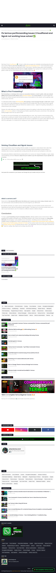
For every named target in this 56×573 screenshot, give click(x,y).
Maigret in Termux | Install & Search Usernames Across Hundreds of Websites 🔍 (29, 491)
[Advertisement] (28, 11)
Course (39, 306)
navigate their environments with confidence (42, 221)
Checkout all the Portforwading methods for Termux (15, 223)
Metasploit (49, 308)
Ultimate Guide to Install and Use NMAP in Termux (21, 370)
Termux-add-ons (32, 313)
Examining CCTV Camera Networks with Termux (21, 358)
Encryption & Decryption (48, 306)
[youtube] (7, 430)
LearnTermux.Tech (16, 571)
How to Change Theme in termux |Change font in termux (23, 364)
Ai (2, 306)
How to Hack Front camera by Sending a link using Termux (23, 335)
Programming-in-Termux (17, 310)
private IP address (27, 95)
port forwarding (8, 110)
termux (31, 315)
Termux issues (48, 310)
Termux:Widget (50, 313)
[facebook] (48, 430)
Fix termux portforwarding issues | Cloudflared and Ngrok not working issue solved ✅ (9, 269)
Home (2, 30)
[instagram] (21, 430)
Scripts (33, 310)
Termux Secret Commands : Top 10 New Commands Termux (24, 347)
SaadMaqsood (13, 64)
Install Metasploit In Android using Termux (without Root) (23, 353)
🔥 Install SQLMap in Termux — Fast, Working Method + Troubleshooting (27, 515)
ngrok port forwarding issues (32, 65)
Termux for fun (40, 310)
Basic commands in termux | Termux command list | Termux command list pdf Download (29, 324)
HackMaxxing (15, 308)
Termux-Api (4, 313)
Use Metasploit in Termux (15, 341)
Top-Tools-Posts (6, 315)
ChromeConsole (18, 306)
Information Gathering (31, 308)
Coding (26, 306)
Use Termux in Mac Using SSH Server (17, 503)
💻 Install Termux (28, 439)
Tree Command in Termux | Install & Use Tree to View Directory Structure (27, 497)
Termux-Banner (12, 313)
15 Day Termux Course (9, 224)
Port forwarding (20, 101)
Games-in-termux (6, 308)
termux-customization (40, 315)
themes (48, 315)
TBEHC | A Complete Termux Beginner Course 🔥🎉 (18, 395)
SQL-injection (27, 310)
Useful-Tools (14, 315)
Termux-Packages (22, 313)
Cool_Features (32, 306)
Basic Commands (9, 306)
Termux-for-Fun (41, 313)
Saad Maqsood (6, 39)
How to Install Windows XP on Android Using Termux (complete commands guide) (30, 509)
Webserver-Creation (23, 315)
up (52, 315)
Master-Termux (41, 308)
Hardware (22, 308)
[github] (34, 430)
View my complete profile (13, 561)
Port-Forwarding (8, 30)
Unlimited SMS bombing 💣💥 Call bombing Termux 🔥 (22, 329)
